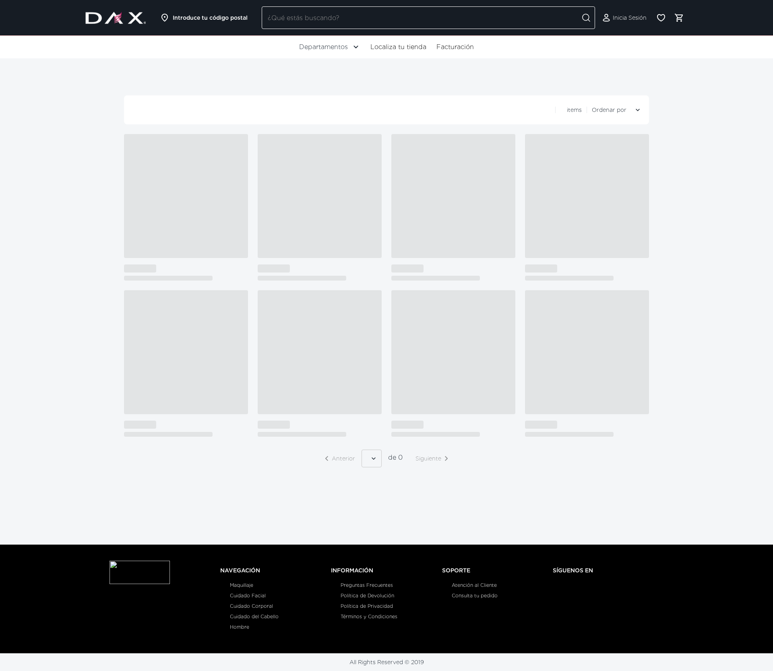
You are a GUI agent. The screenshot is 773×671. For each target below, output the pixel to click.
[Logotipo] (115, 17)
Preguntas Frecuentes (367, 585)
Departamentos (323, 47)
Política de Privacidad (367, 606)
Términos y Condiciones (369, 616)
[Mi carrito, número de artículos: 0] (679, 18)
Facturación (455, 47)
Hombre (239, 627)
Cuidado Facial (248, 596)
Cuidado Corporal (251, 606)
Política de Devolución (367, 596)
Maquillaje (241, 585)
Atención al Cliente (474, 585)
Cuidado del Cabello (254, 616)
